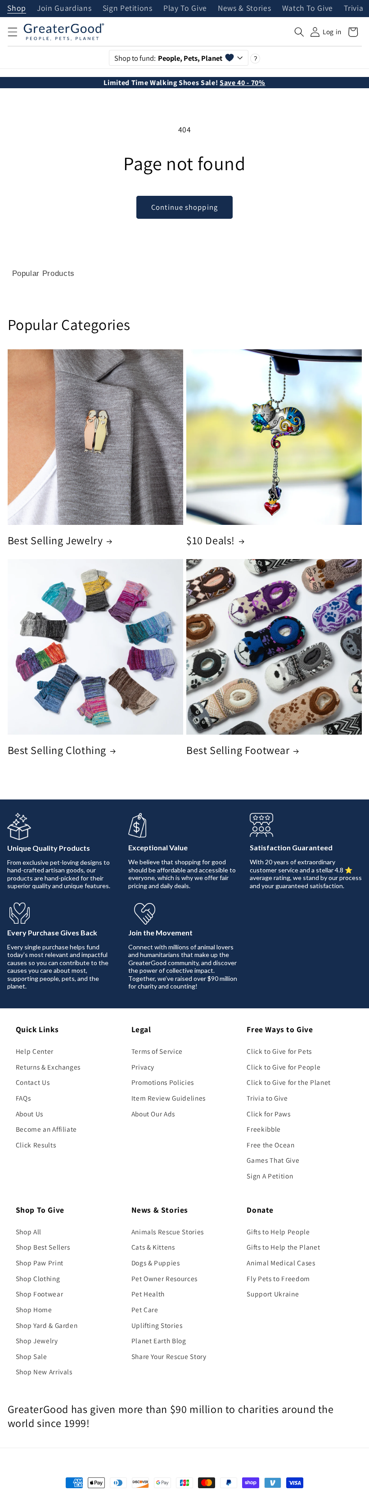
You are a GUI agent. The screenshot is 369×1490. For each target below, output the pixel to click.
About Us (29, 1113)
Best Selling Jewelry (55, 540)
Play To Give (185, 8)
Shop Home (34, 1309)
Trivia (353, 8)
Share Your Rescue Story (169, 1356)
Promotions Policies (162, 1082)
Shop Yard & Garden (47, 1325)
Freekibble (264, 1128)
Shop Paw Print (39, 1262)
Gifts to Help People (278, 1231)
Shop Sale (31, 1356)
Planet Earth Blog (158, 1340)
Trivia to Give (267, 1097)
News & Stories (244, 8)
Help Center (35, 1051)
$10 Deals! (210, 540)
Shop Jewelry (37, 1340)
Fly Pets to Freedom (278, 1278)
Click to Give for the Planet (288, 1082)
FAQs (23, 1097)
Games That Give (273, 1160)
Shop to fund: (168, 58)
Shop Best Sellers (43, 1246)
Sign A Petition (270, 1175)
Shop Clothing (38, 1278)
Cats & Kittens (153, 1246)
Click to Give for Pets (279, 1051)
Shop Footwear (39, 1293)
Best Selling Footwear (238, 750)
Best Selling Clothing (57, 750)
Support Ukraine (273, 1293)
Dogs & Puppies (155, 1262)
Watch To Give (307, 8)
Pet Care (144, 1309)
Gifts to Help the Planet (283, 1246)
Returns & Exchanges (48, 1066)
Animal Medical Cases (281, 1262)
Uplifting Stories (157, 1325)
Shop (16, 8)
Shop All (28, 1231)
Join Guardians (64, 8)
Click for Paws (268, 1113)
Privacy (143, 1066)
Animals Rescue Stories (167, 1231)
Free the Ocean (270, 1144)
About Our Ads (153, 1113)
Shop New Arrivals (44, 1371)
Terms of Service (157, 1051)
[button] (12, 32)
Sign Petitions (128, 8)
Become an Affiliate (46, 1128)
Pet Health (148, 1293)
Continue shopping (184, 207)
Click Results (36, 1144)
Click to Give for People (283, 1066)
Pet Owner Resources (164, 1278)
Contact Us (33, 1082)
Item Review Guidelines (168, 1097)
